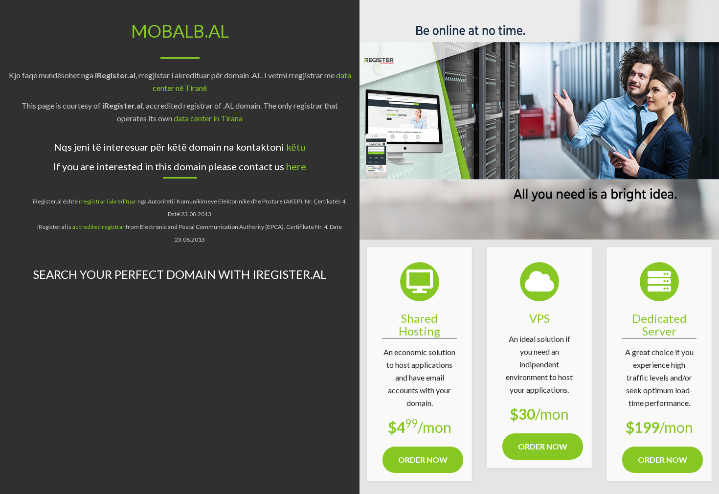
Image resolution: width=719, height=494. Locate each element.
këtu (296, 147)
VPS (539, 318)
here (296, 166)
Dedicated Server (659, 324)
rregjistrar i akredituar (107, 201)
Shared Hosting (419, 324)
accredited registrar (99, 226)
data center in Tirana (208, 118)
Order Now (423, 459)
